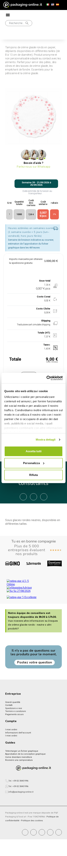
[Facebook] (25, 832)
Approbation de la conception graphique (25, 754)
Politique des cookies (32, 820)
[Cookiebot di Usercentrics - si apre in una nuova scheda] (47, 378)
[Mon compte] (8, 34)
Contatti (8, 705)
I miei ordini (11, 729)
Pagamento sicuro (14, 714)
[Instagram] (33, 832)
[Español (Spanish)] (57, 4)
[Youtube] (50, 832)
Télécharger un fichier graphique (21, 751)
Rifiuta (33, 474)
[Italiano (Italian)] (47, 4)
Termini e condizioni (15, 711)
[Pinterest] (42, 832)
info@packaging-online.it (20, 792)
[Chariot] (20, 34)
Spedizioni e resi (13, 708)
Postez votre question (34, 662)
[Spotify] (58, 832)
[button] (18, 23)
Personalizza (31, 463)
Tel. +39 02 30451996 (18, 781)
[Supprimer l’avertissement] (56, 229)
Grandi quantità (12, 702)
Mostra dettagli (46, 439)
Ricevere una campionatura (19, 760)
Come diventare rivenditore (18, 757)
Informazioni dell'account (18, 733)
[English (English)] (52, 4)
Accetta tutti (34, 451)
